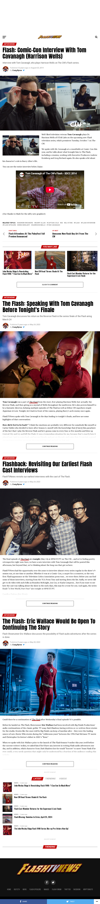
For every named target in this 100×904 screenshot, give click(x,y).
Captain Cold (53, 223)
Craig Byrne (17, 70)
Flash (77, 223)
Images (46, 889)
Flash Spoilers (35, 889)
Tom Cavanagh (54, 225)
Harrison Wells (38, 225)
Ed (62, 223)
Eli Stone (69, 223)
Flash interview (88, 223)
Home (9, 889)
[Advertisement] (50, 17)
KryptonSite (88, 889)
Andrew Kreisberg (25, 223)
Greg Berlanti (24, 225)
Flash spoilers (10, 225)
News (25, 889)
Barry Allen (40, 223)
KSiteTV (17, 889)
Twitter (67, 889)
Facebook (76, 889)
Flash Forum (56, 889)
